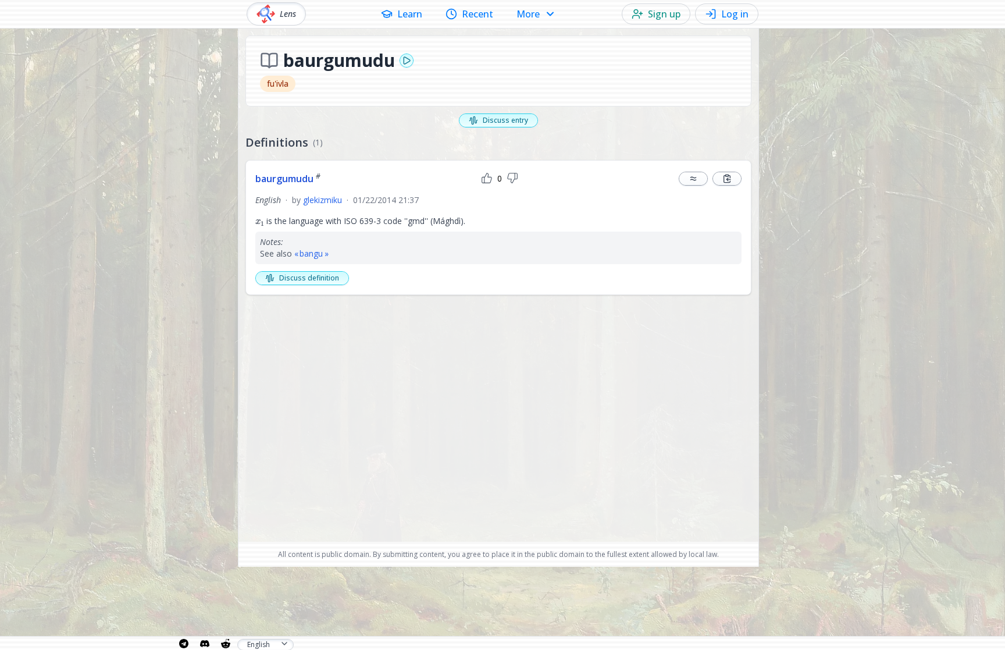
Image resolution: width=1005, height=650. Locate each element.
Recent (477, 14)
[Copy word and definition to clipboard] (727, 179)
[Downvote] (512, 178)
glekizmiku (322, 199)
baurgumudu (287, 178)
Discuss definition (309, 278)
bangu (311, 253)
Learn (409, 14)
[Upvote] (487, 178)
